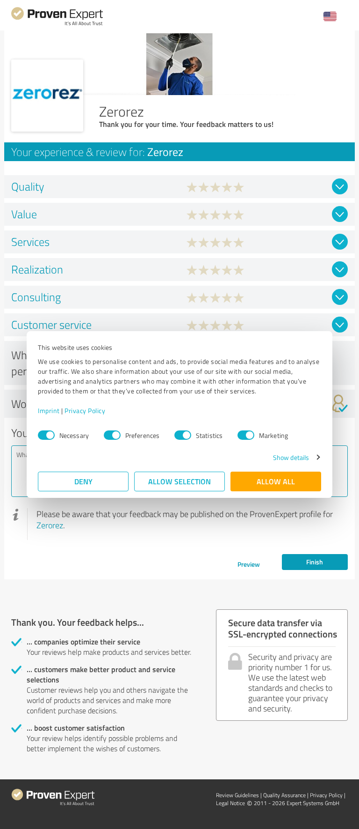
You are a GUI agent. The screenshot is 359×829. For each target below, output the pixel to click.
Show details (291, 457)
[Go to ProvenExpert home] (57, 24)
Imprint (49, 410)
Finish (314, 561)
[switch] (112, 435)
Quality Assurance (284, 795)
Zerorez (49, 525)
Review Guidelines (237, 795)
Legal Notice (230, 803)
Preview (248, 564)
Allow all (276, 481)
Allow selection (179, 481)
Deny (83, 481)
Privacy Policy (85, 410)
